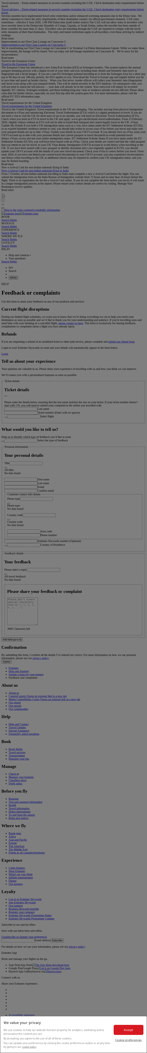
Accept (128, 1030)
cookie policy (29, 1047)
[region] (73, 1034)
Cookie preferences (128, 1040)
